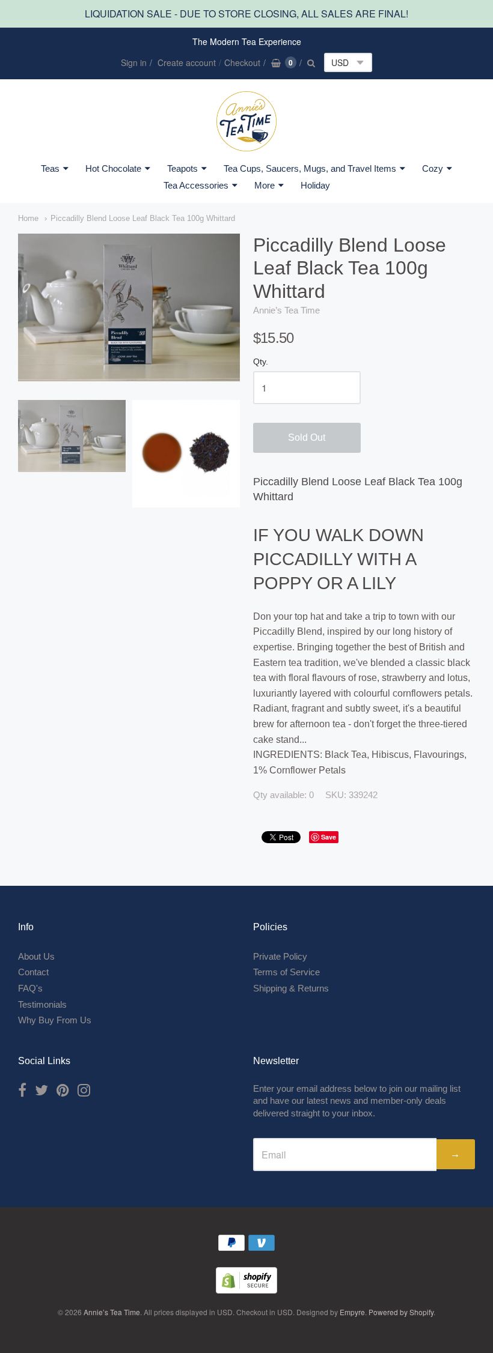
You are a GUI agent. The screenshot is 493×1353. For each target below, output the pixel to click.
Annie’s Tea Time (286, 310)
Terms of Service (286, 972)
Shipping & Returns (291, 988)
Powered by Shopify (401, 1312)
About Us (36, 956)
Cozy (432, 168)
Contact (33, 972)
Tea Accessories (196, 185)
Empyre (352, 1312)
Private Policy (280, 956)
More (264, 185)
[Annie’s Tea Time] (246, 121)
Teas (50, 168)
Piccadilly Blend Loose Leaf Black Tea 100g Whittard (143, 218)
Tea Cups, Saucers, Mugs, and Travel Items (310, 168)
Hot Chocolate (113, 168)
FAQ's (30, 988)
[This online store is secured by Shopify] (246, 1290)
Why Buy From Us (54, 1020)
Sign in (134, 62)
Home (28, 218)
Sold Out (306, 437)
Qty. (260, 361)
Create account (187, 62)
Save (328, 836)
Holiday (315, 185)
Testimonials (42, 1004)
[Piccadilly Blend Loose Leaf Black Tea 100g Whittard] (72, 436)
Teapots (182, 168)
